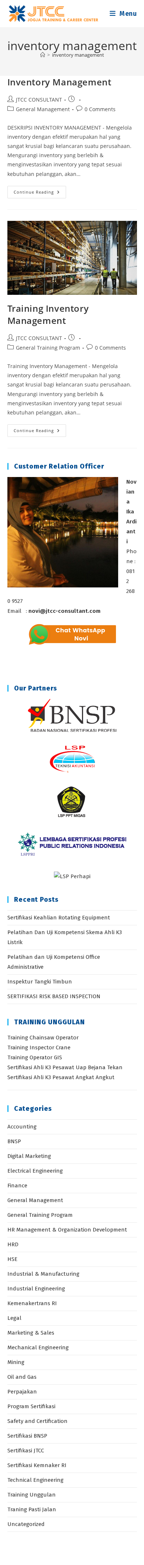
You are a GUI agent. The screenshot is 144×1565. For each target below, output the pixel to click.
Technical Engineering (35, 1480)
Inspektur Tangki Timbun (39, 981)
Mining (15, 1362)
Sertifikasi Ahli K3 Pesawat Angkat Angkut (60, 1077)
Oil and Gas (22, 1377)
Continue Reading (40, 193)
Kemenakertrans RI (32, 1303)
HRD (12, 1244)
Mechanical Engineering (38, 1347)
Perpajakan (22, 1391)
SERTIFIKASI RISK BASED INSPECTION (53, 996)
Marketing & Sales (30, 1332)
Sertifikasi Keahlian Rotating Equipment (58, 917)
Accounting (22, 1126)
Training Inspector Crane (39, 1047)
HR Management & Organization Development (67, 1229)
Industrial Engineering (36, 1288)
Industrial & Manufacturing (43, 1274)
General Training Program (48, 347)
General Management (43, 109)
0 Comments (100, 109)
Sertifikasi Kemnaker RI (36, 1465)
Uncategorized (26, 1524)
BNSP (14, 1141)
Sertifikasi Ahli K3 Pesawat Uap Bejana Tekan (65, 1067)
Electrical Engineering (35, 1170)
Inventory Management (59, 82)
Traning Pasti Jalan (31, 1509)
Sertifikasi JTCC (25, 1450)
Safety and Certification (37, 1421)
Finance (17, 1185)
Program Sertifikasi (31, 1406)
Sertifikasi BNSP (27, 1435)
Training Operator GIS (34, 1057)
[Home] (42, 55)
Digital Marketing (29, 1156)
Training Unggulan (31, 1494)
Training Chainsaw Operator (43, 1037)
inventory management (78, 55)
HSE (12, 1259)
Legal (14, 1318)
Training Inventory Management (48, 314)
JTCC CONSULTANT (39, 99)
